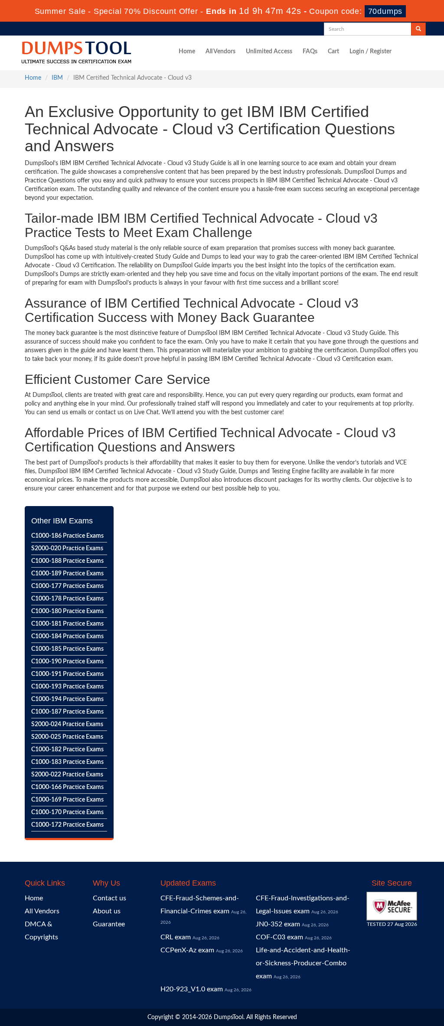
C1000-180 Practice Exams (67, 611)
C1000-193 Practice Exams (67, 687)
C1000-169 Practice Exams (67, 800)
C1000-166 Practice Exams (67, 787)
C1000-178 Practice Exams (67, 599)
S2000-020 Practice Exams (67, 548)
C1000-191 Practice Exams (67, 674)
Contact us (109, 898)
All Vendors (220, 52)
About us (107, 911)
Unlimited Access (269, 52)
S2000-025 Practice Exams (67, 737)
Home (187, 52)
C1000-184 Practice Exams (67, 636)
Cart (333, 52)
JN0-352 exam (278, 924)
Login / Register (370, 52)
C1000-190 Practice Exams (67, 662)
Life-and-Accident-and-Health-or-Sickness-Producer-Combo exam (303, 963)
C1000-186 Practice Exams (67, 536)
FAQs (310, 52)
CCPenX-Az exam (187, 950)
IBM (57, 78)
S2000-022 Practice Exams (67, 775)
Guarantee (109, 924)
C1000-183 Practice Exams (67, 762)
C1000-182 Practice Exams (67, 750)
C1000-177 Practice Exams (67, 586)
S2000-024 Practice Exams (67, 724)
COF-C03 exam (279, 937)
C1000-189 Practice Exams (67, 574)
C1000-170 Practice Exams (67, 812)
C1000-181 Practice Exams (67, 624)
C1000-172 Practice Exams (67, 825)
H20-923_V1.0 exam (191, 989)
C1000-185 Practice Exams (67, 649)
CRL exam (175, 937)
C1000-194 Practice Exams (67, 699)
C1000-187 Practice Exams (67, 712)
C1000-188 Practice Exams (67, 561)
